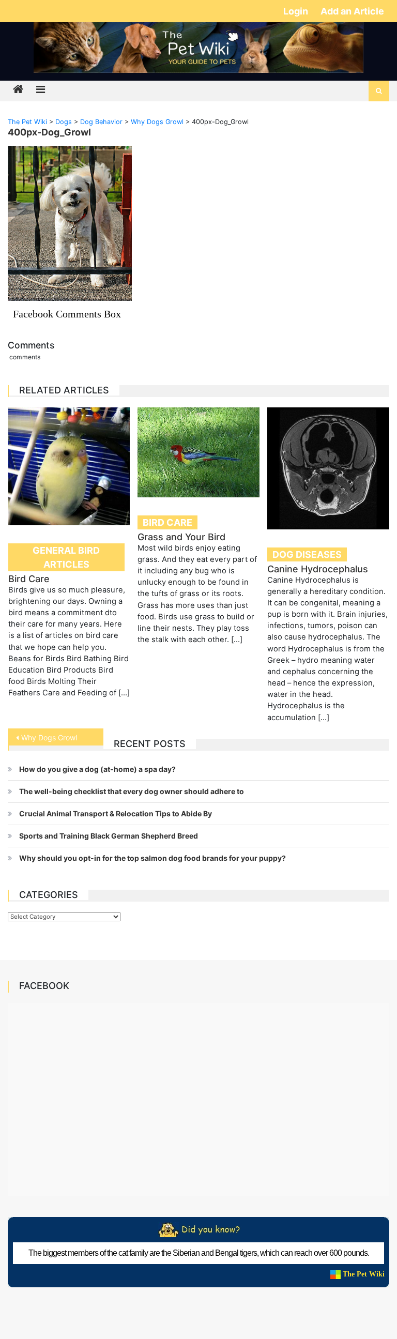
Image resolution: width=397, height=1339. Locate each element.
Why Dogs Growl (49, 737)
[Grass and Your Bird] (198, 452)
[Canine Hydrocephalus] (328, 468)
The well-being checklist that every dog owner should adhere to (131, 791)
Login (296, 11)
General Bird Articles (66, 557)
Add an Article (352, 11)
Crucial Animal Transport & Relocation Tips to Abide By (115, 813)
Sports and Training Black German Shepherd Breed (108, 835)
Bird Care (29, 578)
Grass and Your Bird (181, 536)
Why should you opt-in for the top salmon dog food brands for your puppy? (152, 858)
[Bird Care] (69, 466)
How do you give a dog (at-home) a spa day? (97, 769)
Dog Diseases (307, 554)
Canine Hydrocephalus (317, 569)
